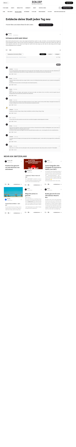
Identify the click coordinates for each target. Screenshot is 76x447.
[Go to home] (37, 2)
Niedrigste (57, 54)
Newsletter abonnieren (45, 25)
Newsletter (20, 8)
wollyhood (11, 109)
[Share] (60, 50)
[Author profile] (7, 108)
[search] (60, 8)
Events (12, 8)
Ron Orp (10, 78)
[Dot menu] (60, 34)
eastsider (11, 69)
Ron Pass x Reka (42, 8)
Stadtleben (5, 8)
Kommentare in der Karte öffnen (14, 54)
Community (27, 8)
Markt (34, 8)
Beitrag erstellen (67, 7)
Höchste (50, 54)
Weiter (58, 64)
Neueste (43, 54)
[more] (59, 69)
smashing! (11, 136)
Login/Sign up (69, 3)
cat (10, 117)
